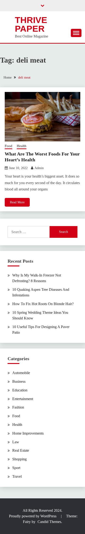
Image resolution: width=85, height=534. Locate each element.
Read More (17, 202)
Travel (17, 476)
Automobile (21, 373)
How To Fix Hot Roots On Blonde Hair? (43, 304)
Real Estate (20, 450)
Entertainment (22, 399)
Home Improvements (28, 433)
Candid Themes (49, 522)
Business (19, 381)
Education (19, 390)
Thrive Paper (31, 24)
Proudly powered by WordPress (33, 516)
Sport (16, 468)
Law (15, 442)
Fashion (18, 407)
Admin (39, 168)
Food (8, 146)
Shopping (19, 459)
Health (21, 146)
